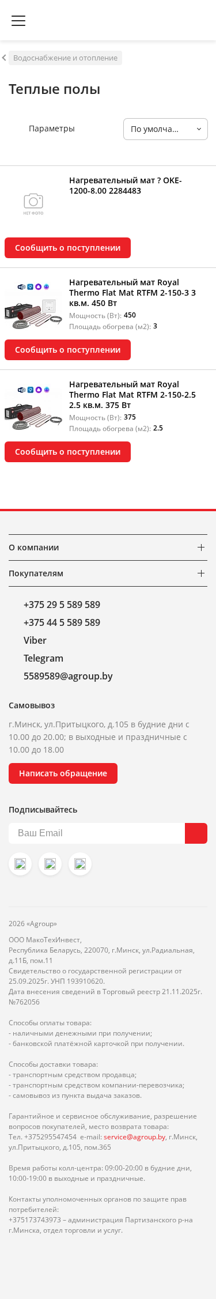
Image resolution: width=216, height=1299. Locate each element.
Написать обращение (63, 773)
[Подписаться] (196, 833)
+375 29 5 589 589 (62, 604)
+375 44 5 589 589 (62, 622)
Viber (35, 640)
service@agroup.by (134, 1137)
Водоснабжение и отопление (65, 57)
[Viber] (50, 863)
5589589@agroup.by (68, 676)
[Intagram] (20, 863)
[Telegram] (80, 863)
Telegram (43, 658)
